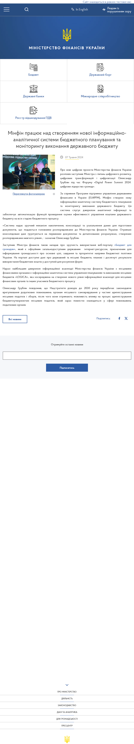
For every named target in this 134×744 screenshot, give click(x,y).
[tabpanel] (29, 172)
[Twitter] (126, 318)
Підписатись (67, 367)
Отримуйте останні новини (67, 344)
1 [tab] (54, 194)
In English (82, 9)
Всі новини (15, 319)
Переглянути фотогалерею (29, 193)
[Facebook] (119, 318)
